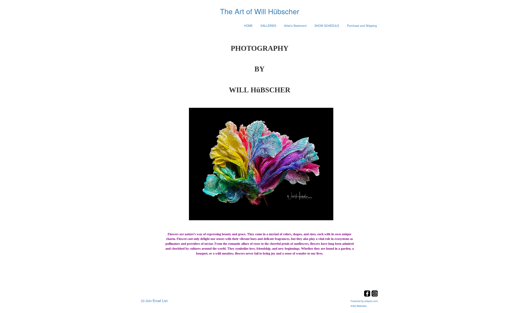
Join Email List (156, 300)
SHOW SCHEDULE (326, 26)
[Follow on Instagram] (374, 295)
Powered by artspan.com (364, 301)
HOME (248, 26)
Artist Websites (359, 306)
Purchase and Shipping (362, 26)
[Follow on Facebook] (367, 295)
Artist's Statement (295, 26)
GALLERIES (268, 26)
